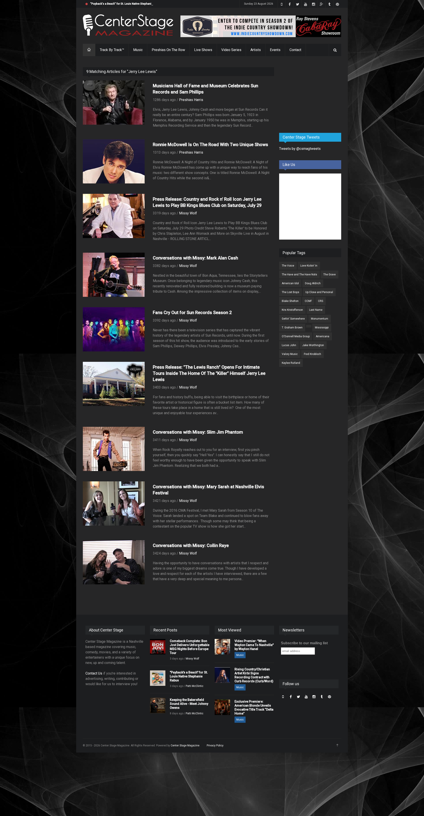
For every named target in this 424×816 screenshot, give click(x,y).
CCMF (308, 301)
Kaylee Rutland (291, 362)
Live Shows (203, 50)
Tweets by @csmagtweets (300, 149)
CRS (320, 301)
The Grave (329, 274)
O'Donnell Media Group (296, 336)
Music (138, 50)
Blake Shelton (290, 301)
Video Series (231, 50)
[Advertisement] (312, 94)
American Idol (290, 283)
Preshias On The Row (168, 50)
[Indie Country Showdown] (260, 26)
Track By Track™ (112, 50)
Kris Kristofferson (292, 309)
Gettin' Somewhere (293, 318)
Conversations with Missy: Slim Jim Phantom (198, 432)
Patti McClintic (194, 686)
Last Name (315, 309)
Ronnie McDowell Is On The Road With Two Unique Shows (210, 144)
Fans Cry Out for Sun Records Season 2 (192, 312)
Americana (322, 336)
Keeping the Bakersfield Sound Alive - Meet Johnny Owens (189, 703)
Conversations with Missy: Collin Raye (191, 545)
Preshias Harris (191, 100)
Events (275, 50)
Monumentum (319, 318)
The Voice (288, 265)
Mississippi (322, 327)
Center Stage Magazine (185, 745)
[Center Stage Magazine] (128, 25)
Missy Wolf (188, 213)
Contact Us (93, 673)
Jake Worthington (313, 345)
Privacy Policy (215, 745)
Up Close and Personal (319, 292)
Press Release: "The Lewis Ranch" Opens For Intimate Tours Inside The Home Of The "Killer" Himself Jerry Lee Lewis (209, 373)
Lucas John (289, 345)
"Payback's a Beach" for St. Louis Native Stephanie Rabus (125, 3)
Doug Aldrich (313, 283)
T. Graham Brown (292, 327)
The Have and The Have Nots (299, 274)
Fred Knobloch (312, 354)
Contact (295, 50)
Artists (255, 50)
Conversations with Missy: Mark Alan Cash (195, 258)
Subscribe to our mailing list (304, 643)
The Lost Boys (290, 292)
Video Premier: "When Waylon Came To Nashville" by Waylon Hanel (254, 645)
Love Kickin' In (308, 265)
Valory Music (290, 354)
